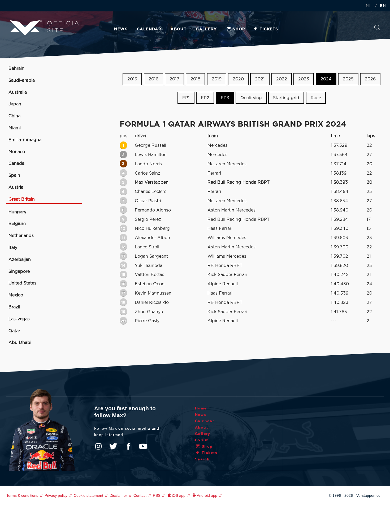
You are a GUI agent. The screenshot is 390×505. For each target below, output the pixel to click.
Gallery (206, 29)
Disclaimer (118, 495)
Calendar (149, 29)
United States (22, 283)
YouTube (143, 446)
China (14, 116)
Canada (16, 163)
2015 (132, 79)
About (179, 29)
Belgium (17, 224)
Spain (14, 175)
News (121, 29)
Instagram (98, 446)
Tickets (269, 29)
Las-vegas (19, 319)
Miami (14, 128)
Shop (239, 29)
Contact (139, 495)
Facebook (128, 446)
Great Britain (21, 199)
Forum (202, 440)
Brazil (14, 307)
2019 (217, 79)
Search (377, 29)
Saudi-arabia (21, 80)
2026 (370, 79)
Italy (12, 247)
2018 (195, 79)
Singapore (19, 271)
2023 (303, 79)
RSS (156, 495)
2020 (238, 79)
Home (201, 408)
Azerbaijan (19, 259)
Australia (17, 92)
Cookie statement (88, 495)
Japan (14, 104)
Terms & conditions (22, 495)
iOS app (178, 495)
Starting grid (286, 98)
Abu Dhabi (19, 342)
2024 (326, 79)
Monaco (16, 152)
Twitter (113, 446)
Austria (15, 187)
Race (316, 98)
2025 (348, 79)
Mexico (15, 295)
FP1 (186, 98)
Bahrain (16, 68)
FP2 (205, 98)
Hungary (17, 212)
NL (369, 6)
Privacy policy (56, 495)
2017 (174, 79)
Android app (207, 495)
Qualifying (251, 98)
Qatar (14, 331)
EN (383, 6)
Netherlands (21, 236)
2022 (281, 79)
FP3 (225, 98)
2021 (260, 79)
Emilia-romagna (24, 140)
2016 (153, 79)
